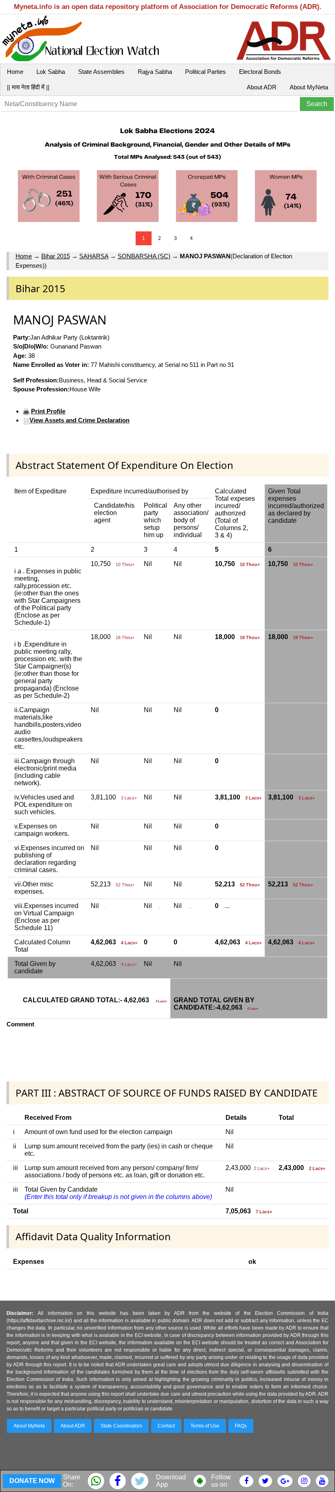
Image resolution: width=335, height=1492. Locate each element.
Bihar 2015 (55, 256)
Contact (166, 1426)
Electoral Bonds (260, 71)
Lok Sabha (50, 71)
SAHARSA (93, 256)
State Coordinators (121, 1426)
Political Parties (205, 71)
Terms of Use (204, 1426)
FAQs (241, 1426)
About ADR (262, 87)
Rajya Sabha (155, 71)
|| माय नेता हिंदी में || (28, 87)
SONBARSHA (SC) (144, 256)
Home (15, 71)
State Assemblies (101, 71)
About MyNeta (309, 87)
